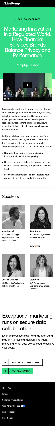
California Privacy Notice (12, 400)
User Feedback (8, 412)
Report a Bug (7, 418)
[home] (11, 3)
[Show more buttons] (49, 99)
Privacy (5, 394)
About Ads (6, 388)
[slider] (28, 99)
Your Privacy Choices (11, 406)
